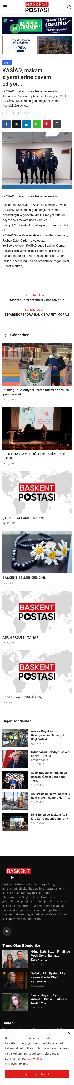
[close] (69, 1033)
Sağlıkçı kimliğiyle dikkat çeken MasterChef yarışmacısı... (49, 977)
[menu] (5, 7)
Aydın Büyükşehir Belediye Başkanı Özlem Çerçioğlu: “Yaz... (49, 776)
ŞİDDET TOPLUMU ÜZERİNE (23, 518)
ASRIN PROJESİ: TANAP (20, 637)
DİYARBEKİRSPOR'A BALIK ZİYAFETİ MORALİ (37, 314)
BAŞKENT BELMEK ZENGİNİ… (24, 578)
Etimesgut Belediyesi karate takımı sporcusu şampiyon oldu (35, 392)
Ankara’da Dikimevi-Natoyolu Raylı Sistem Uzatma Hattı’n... (50, 795)
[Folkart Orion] (37, 45)
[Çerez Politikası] (33, 1058)
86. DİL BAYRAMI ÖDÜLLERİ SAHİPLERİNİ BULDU (33, 456)
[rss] (6, 931)
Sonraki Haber (34, 309)
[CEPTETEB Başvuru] (37, 25)
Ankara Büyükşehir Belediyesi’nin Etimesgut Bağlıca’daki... (47, 735)
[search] (69, 7)
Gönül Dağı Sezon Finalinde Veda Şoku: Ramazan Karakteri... (50, 955)
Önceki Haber (39, 295)
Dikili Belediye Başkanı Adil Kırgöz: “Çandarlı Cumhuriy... (50, 816)
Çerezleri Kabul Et (37, 1074)
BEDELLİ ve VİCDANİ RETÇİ (22, 697)
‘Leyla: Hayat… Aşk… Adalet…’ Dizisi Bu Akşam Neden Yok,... (49, 999)
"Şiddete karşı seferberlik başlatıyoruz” (37, 300)
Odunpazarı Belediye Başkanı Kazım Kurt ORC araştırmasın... (50, 755)
